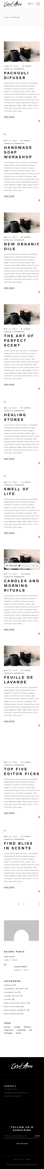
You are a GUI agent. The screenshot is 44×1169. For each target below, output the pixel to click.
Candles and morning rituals (22, 585)
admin (28, 66)
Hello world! (9, 957)
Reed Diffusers (12, 1006)
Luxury (8, 999)
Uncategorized (12, 1014)
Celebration (11, 992)
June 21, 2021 (11, 66)
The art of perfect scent (19, 340)
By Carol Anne (17, 1164)
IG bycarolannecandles (12, 1096)
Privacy (28, 1159)
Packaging (8, 1033)
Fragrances (8, 1030)
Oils (30, 1030)
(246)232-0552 (11, 1089)
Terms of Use (18, 1159)
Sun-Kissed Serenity (15, 1010)
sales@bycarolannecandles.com (16, 1092)
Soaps (18, 1033)
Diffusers (27, 1027)
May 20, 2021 (10, 482)
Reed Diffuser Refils (15, 1003)
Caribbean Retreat (14, 989)
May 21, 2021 (10, 140)
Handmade (19, 69)
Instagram (22, 1143)
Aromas (7, 1027)
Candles (8, 69)
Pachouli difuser (20, 967)
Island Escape (12, 996)
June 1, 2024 (10, 960)
